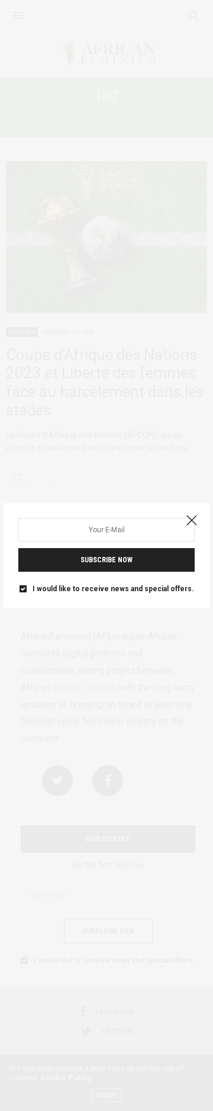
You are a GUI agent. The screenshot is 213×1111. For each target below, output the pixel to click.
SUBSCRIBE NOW (106, 560)
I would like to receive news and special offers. (113, 588)
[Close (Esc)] (192, 521)
